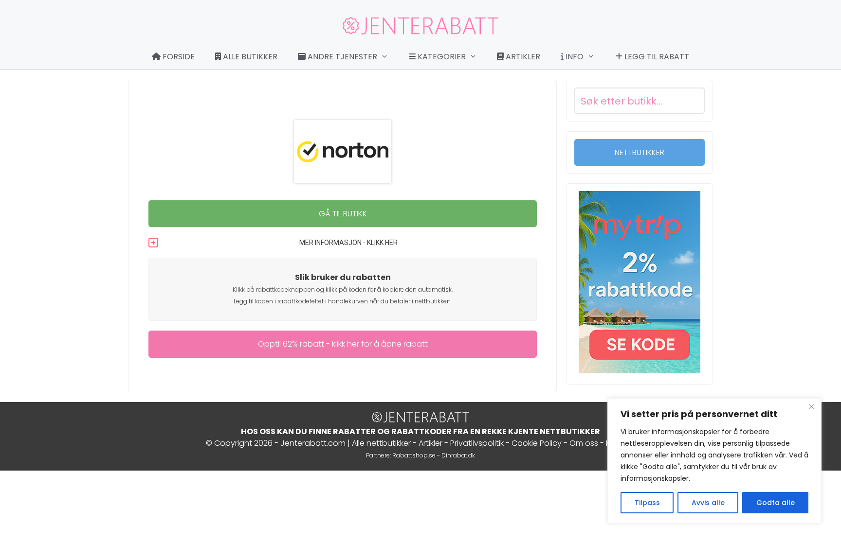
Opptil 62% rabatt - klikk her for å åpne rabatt (343, 344)
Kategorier (441, 56)
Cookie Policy (537, 443)
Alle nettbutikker (381, 443)
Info (574, 56)
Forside (178, 56)
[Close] (811, 406)
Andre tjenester (341, 56)
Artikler (522, 56)
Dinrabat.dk (458, 455)
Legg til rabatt (655, 56)
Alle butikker (249, 56)
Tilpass (647, 503)
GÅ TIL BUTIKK (343, 213)
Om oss (583, 443)
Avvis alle (708, 503)
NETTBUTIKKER (639, 152)
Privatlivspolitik (477, 443)
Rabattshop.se (414, 455)
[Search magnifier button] (691, 100)
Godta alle (775, 503)
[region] (714, 461)
